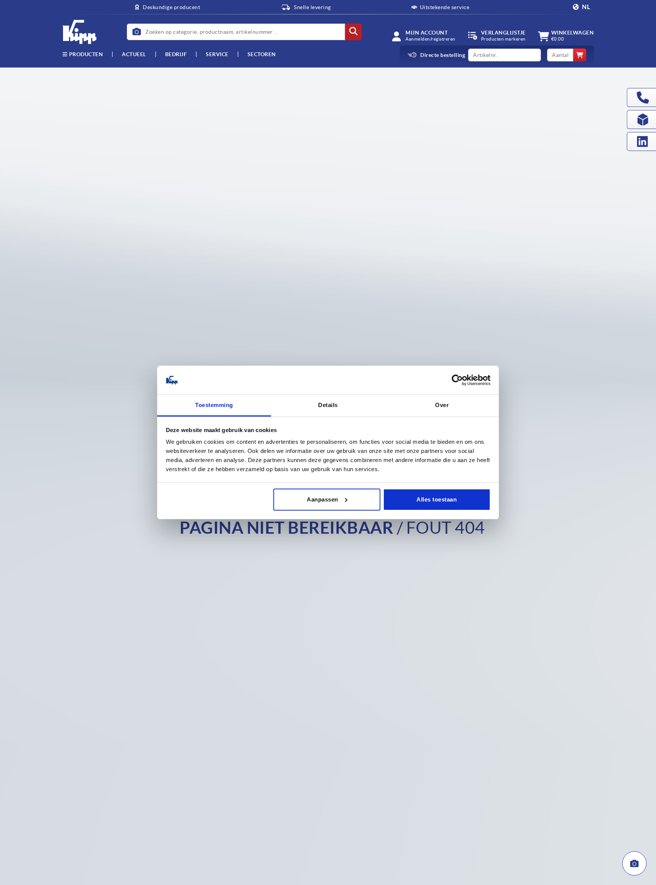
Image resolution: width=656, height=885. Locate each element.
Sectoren (262, 54)
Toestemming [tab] (214, 405)
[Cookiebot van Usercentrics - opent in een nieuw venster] (457, 380)
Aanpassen (322, 499)
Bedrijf (176, 54)
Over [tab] (442, 405)
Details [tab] (328, 405)
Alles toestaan (436, 499)
